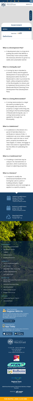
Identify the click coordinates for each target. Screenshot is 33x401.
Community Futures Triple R (11, 298)
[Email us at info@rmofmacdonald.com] (15, 1)
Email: (16, 352)
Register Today (8, 321)
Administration (8, 255)
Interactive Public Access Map (12, 269)
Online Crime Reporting (10, 271)
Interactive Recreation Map (11, 284)
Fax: (16, 350)
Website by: (12, 391)
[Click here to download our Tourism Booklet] (16, 341)
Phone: (16, 349)
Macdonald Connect (9, 249)
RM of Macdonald (3, 5)
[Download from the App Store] (7, 333)
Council (6, 252)
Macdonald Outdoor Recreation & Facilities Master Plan (16, 280)
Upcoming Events (8, 287)
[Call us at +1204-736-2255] (11, 1)
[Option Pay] (19, 1)
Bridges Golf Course (9, 292)
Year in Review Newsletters (11, 263)
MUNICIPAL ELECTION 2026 (11, 247)
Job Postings (7, 266)
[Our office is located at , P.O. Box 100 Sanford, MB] (7, 1)
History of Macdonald (10, 290)
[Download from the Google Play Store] (19, 333)
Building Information (9, 257)
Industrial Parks (8, 301)
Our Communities (8, 274)
